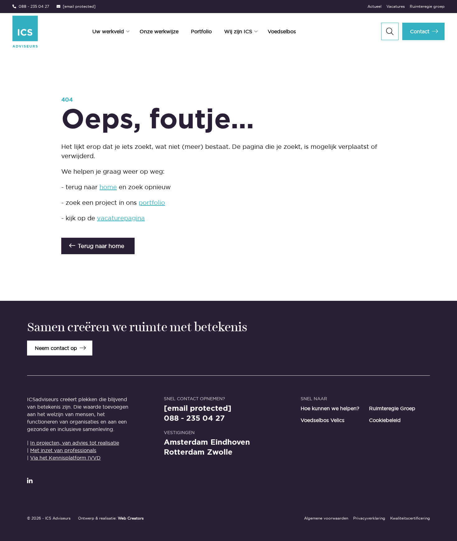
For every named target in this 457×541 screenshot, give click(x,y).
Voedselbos (282, 31)
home (108, 187)
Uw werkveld (108, 31)
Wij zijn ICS (238, 31)
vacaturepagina (121, 218)
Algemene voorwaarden (326, 518)
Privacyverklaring (369, 518)
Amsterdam (186, 442)
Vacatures (395, 6)
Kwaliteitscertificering (410, 518)
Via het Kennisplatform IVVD (65, 458)
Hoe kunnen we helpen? (330, 408)
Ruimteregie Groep (392, 408)
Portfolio (201, 31)
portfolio (152, 202)
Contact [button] (419, 31)
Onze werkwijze (159, 31)
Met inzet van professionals (63, 450)
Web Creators (131, 518)
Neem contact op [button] (56, 348)
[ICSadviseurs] (25, 32)
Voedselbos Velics (322, 420)
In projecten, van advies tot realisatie (74, 443)
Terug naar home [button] (101, 246)
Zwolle (220, 452)
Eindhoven (230, 442)
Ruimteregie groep (427, 6)
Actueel (374, 6)
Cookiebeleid (385, 420)
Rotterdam (184, 452)
